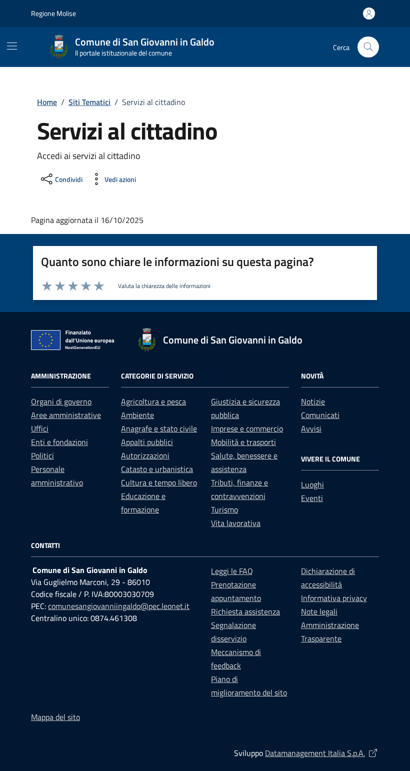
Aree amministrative (66, 415)
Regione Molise (53, 13)
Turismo (224, 510)
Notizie (313, 402)
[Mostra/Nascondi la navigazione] (12, 46)
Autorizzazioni (145, 456)
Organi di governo (61, 402)
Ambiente (137, 415)
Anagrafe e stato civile (159, 428)
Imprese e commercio (247, 428)
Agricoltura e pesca (153, 402)
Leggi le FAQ (232, 571)
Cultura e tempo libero (159, 482)
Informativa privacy (334, 598)
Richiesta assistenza (245, 612)
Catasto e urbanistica (157, 469)
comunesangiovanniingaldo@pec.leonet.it (119, 606)
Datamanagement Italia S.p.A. (322, 753)
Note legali (319, 612)
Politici (42, 456)
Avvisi (311, 428)
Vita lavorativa (235, 523)
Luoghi (312, 484)
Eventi (312, 498)
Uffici (39, 428)
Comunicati (320, 415)
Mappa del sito (55, 717)
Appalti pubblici (147, 442)
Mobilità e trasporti (243, 442)
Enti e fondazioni (59, 442)
